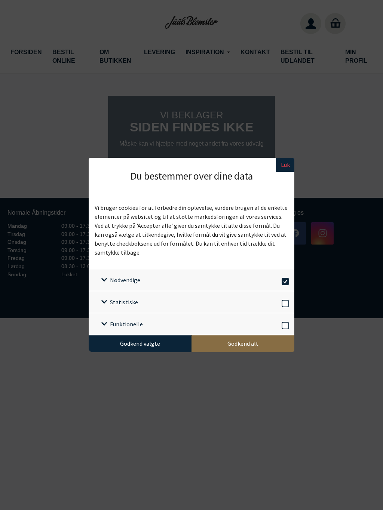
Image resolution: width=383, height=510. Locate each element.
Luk (285, 164)
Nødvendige (125, 280)
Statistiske (124, 302)
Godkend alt (242, 343)
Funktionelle (126, 324)
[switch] (284, 280)
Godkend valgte (140, 343)
